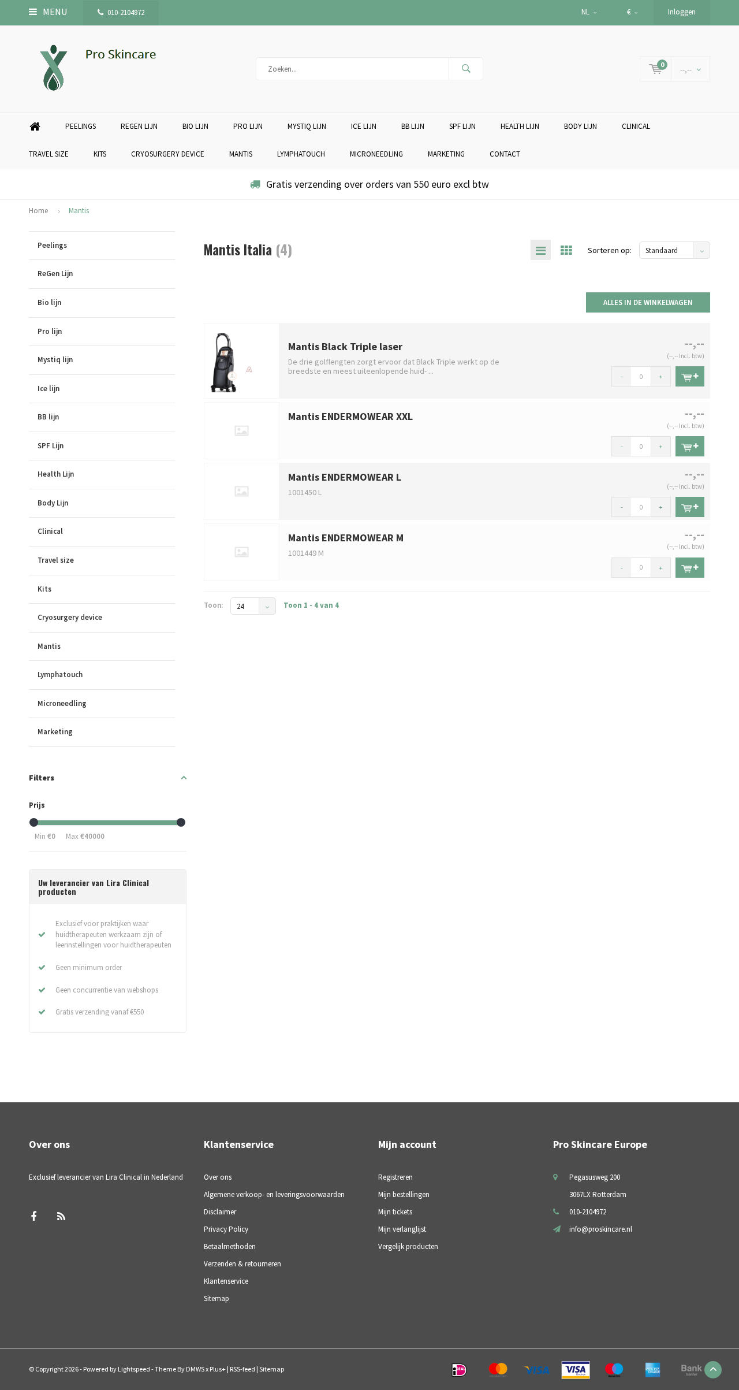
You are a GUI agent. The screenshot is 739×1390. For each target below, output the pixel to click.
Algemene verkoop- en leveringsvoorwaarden (274, 1194)
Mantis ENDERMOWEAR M (346, 537)
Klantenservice (226, 1281)
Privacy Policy (226, 1229)
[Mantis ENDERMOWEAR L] (242, 491)
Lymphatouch (301, 154)
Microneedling (376, 154)
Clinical (636, 126)
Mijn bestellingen (404, 1194)
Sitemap (216, 1298)
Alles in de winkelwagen (648, 302)
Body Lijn (580, 126)
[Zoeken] (466, 68)
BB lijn (412, 126)
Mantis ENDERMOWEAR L (344, 477)
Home (34, 127)
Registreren (395, 1177)
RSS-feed (242, 1369)
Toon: (213, 605)
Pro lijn (248, 126)
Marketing (446, 154)
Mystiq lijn (307, 126)
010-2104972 (125, 12)
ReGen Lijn (139, 126)
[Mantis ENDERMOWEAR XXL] (242, 430)
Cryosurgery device (167, 154)
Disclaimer (220, 1212)
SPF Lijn (462, 126)
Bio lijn (195, 126)
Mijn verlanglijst (402, 1229)
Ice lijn (363, 126)
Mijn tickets (395, 1212)
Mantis (240, 154)
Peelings (80, 126)
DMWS (195, 1369)
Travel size (49, 154)
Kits (100, 154)
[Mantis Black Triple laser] (242, 360)
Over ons (218, 1177)
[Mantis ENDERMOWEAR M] (242, 551)
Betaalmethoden (230, 1246)
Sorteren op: (610, 250)
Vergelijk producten (408, 1246)
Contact (505, 154)
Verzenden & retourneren (242, 1264)
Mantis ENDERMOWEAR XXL (350, 416)
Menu (54, 11)
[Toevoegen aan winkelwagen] (689, 376)
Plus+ (218, 1369)
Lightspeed (134, 1369)
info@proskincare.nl (600, 1229)
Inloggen (682, 12)
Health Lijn (520, 126)
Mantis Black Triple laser (345, 346)
